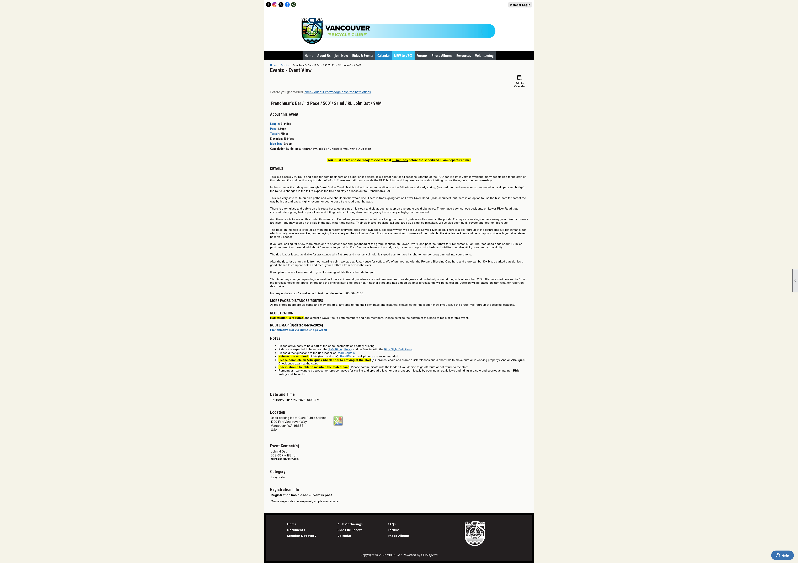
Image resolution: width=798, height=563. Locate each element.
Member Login (520, 4)
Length (274, 123)
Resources (463, 55)
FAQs (392, 524)
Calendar (383, 55)
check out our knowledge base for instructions (337, 92)
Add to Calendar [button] (519, 81)
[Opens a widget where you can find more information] (782, 556)
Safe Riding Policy (340, 349)
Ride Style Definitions (398, 349)
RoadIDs (345, 356)
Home (309, 55)
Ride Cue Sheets (349, 530)
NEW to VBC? (403, 55)
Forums (422, 55)
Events (285, 65)
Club (429, 555)
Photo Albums (442, 55)
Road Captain (346, 352)
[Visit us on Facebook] (287, 4)
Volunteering (484, 55)
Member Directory (301, 536)
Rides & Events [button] (362, 55)
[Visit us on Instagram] (274, 4)
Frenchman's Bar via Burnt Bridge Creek (298, 329)
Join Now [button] (341, 55)
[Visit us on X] (281, 4)
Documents (296, 530)
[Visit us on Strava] (268, 4)
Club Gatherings (350, 524)
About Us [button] (324, 55)
